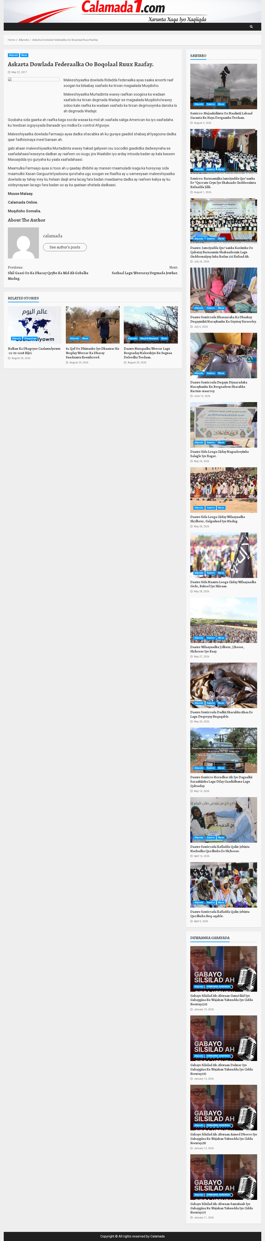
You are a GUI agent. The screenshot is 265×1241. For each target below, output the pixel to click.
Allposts (13, 55)
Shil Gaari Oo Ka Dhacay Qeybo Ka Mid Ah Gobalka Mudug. (48, 273)
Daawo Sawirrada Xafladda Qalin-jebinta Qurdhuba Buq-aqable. (223, 885)
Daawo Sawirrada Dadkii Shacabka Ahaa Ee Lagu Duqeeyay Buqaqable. (223, 685)
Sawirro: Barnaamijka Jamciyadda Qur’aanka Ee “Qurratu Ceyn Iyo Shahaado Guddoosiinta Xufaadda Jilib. (223, 151)
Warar (24, 55)
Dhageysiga (30, 338)
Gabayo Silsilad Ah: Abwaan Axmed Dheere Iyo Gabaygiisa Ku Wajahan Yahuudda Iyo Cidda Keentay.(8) (223, 1107)
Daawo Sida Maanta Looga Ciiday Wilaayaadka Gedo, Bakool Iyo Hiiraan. (223, 555)
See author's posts (64, 247)
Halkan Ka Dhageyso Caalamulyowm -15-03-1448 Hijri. (35, 325)
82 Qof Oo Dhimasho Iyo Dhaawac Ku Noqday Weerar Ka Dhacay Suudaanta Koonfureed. (93, 325)
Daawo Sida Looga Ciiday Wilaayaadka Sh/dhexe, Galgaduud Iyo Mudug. (223, 490)
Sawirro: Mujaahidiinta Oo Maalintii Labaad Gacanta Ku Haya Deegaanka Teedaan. (223, 86)
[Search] (251, 27)
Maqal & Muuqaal (149, 338)
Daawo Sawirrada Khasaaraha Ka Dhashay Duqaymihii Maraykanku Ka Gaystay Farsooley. (223, 290)
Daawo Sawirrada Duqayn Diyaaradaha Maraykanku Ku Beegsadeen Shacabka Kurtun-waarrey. (223, 355)
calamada (52, 235)
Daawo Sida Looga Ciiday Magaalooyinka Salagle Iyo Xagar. (223, 425)
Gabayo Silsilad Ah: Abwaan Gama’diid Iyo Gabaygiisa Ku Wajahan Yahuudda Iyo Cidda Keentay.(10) (223, 969)
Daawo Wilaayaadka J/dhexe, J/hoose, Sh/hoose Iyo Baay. (223, 620)
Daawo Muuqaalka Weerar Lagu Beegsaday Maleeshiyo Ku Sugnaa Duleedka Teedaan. (151, 325)
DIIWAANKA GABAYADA (218, 986)
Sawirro (211, 104)
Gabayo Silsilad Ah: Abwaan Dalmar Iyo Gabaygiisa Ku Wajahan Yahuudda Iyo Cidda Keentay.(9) (223, 1038)
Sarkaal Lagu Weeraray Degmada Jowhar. (145, 270)
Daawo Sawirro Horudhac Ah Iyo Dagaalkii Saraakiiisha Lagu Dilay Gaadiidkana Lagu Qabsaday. (223, 750)
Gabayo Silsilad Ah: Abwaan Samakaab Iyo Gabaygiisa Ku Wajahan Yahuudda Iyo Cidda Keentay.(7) (223, 1177)
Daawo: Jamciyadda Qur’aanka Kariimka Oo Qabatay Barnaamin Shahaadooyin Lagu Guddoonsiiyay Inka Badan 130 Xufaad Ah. (223, 221)
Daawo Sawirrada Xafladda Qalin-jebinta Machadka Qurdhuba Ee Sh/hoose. (223, 820)
